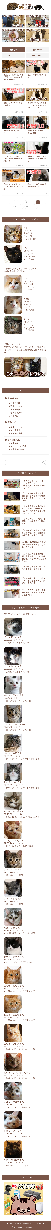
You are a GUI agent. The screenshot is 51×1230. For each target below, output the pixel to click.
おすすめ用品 (16, 433)
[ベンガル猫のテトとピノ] (25, 10)
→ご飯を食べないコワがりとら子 (19, 991)
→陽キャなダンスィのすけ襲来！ (19, 846)
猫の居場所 (15, 430)
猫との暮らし (37, 55)
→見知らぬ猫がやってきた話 (17, 1165)
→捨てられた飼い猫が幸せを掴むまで (21, 759)
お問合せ (38, 1223)
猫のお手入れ (16, 413)
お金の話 (14, 416)
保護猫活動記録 (17, 449)
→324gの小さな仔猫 (13, 875)
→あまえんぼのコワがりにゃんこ (19, 962)
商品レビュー (13, 55)
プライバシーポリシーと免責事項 (20, 1223)
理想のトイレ (16, 406)
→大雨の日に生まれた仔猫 (16, 642)
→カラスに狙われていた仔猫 (17, 701)
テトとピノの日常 (18, 446)
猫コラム (14, 443)
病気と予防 (15, 410)
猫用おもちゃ (16, 427)
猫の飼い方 (37, 50)
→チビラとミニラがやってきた (18, 1107)
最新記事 (13, 50)
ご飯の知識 (15, 403)
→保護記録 (29, 289)
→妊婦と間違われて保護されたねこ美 (21, 817)
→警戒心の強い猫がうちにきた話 (19, 1049)
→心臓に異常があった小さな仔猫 (19, 933)
